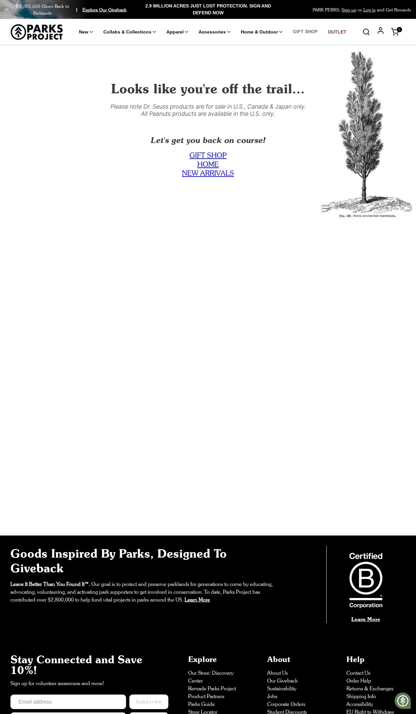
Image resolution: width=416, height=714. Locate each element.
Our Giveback (282, 681)
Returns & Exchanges (369, 688)
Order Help (358, 681)
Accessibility (359, 704)
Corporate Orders (286, 704)
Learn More (365, 619)
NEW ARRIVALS (208, 173)
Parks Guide (201, 704)
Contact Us (358, 673)
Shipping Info (361, 696)
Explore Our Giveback (104, 9)
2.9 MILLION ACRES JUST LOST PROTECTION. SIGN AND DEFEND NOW (208, 9)
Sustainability (281, 688)
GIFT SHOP (208, 155)
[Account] (380, 31)
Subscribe (149, 701)
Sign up (349, 9)
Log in (369, 9)
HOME (208, 164)
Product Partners (206, 696)
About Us (277, 673)
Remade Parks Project (212, 688)
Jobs (272, 696)
